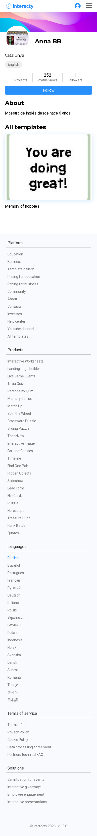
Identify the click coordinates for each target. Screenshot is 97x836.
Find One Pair (17, 466)
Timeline (14, 458)
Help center (16, 321)
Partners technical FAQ (25, 755)
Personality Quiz (20, 391)
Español (13, 565)
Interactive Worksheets (25, 361)
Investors (14, 314)
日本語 (12, 700)
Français (14, 580)
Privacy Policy (18, 732)
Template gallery (20, 269)
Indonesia (15, 640)
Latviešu (14, 625)
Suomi (12, 670)
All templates (17, 336)
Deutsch (13, 595)
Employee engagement (25, 794)
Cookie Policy (17, 740)
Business (14, 262)
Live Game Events (21, 376)
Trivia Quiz (15, 384)
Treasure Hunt (18, 518)
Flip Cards (15, 496)
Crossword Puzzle (21, 421)
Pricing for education (23, 277)
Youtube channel (20, 329)
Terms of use (17, 725)
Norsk (11, 648)
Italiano (13, 603)
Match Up (14, 406)
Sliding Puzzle (18, 428)
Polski (12, 610)
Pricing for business (22, 284)
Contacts (14, 306)
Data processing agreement (29, 747)
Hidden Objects (19, 473)
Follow (48, 90)
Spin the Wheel (19, 414)
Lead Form (15, 488)
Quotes (13, 533)
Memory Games (20, 399)
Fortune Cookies (20, 451)
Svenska (14, 655)
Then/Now (15, 436)
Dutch (12, 633)
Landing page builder (23, 369)
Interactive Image (21, 443)
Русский (14, 588)
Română (14, 677)
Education (15, 254)
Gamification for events (25, 779)
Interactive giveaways (24, 787)
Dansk (12, 662)
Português (15, 573)
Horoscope (15, 511)
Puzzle (12, 503)
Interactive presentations (27, 802)
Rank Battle (16, 526)
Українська (16, 618)
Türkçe (12, 685)
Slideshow (15, 481)
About (12, 299)
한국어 (12, 692)
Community (16, 292)
